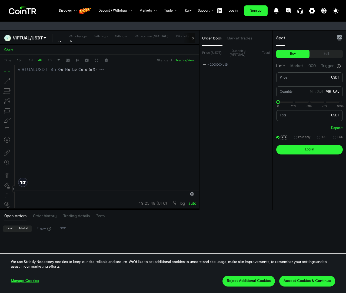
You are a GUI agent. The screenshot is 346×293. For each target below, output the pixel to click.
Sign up (255, 11)
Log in (233, 11)
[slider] (278, 102)
